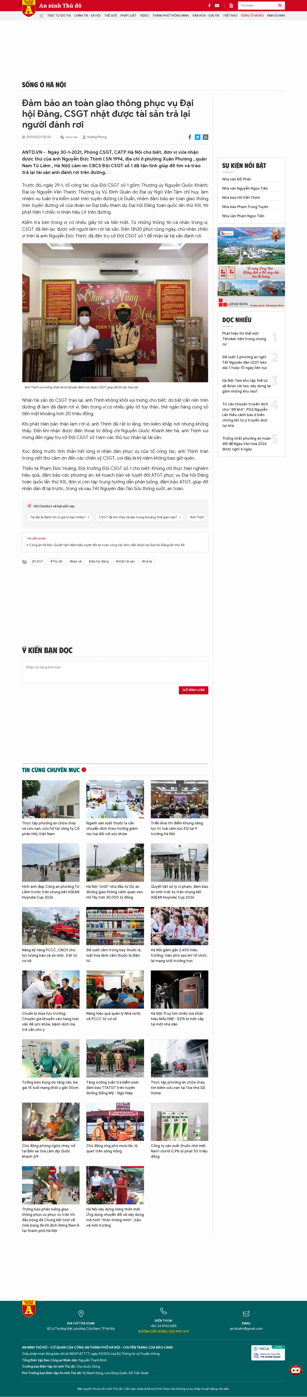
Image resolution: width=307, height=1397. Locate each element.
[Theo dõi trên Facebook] (210, 5)
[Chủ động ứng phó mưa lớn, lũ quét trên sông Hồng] (115, 1122)
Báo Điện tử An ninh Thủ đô (29, 8)
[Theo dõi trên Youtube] (217, 5)
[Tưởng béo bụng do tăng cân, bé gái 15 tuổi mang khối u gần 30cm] (51, 1058)
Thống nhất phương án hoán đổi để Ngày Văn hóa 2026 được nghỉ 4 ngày (246, 444)
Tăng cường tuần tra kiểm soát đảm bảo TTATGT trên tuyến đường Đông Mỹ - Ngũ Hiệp (112, 1087)
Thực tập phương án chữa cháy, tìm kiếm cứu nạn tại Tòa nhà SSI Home (178, 1087)
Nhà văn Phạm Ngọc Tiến (243, 216)
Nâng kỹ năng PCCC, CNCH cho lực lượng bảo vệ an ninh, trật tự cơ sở (49, 955)
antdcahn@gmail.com (246, 1329)
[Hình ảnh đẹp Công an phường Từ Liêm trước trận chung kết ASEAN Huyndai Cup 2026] (51, 862)
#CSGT (37, 561)
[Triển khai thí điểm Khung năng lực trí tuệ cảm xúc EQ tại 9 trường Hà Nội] (179, 799)
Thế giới (110, 15)
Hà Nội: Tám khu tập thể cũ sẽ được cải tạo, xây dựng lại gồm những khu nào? (246, 386)
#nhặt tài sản (125, 561)
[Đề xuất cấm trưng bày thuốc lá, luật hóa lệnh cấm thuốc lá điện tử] (115, 926)
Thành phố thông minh (170, 15)
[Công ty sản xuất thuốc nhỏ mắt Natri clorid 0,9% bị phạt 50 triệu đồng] (179, 1122)
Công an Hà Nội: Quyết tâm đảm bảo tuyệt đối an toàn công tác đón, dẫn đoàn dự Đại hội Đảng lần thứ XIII (107, 545)
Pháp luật (128, 15)
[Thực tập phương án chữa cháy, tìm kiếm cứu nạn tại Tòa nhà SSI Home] (179, 1058)
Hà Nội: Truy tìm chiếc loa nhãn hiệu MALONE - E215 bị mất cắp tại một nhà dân (177, 1019)
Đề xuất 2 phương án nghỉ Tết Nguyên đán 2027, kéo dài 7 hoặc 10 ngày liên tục (244, 362)
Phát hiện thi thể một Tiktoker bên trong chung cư (244, 339)
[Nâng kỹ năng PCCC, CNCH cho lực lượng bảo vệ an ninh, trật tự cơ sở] (51, 926)
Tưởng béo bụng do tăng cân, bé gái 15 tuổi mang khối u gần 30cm (50, 1085)
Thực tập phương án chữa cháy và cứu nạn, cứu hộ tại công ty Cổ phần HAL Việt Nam (50, 828)
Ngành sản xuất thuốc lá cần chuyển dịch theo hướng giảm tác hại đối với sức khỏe (112, 828)
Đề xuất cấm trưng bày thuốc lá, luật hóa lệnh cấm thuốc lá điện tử (113, 955)
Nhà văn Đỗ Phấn (236, 179)
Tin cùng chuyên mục (51, 770)
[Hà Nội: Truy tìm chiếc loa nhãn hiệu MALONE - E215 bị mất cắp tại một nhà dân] (179, 989)
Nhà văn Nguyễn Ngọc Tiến (245, 188)
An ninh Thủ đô (60, 5)
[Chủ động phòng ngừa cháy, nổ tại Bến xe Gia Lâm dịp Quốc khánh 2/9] (51, 1122)
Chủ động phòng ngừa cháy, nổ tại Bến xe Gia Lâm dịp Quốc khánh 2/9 (48, 1151)
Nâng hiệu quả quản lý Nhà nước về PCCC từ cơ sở (113, 1016)
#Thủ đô (56, 561)
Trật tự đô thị (59, 15)
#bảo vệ (76, 561)
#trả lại (147, 561)
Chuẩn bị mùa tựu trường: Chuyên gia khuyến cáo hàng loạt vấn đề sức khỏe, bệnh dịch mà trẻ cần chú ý (50, 1021)
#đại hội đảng (99, 561)
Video (144, 15)
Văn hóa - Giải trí (205, 15)
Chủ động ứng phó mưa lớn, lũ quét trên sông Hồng (112, 1149)
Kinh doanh (276, 15)
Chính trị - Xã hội (87, 15)
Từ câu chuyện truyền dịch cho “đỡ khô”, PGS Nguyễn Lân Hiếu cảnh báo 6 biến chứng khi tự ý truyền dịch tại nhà (245, 415)
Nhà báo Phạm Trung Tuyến (245, 207)
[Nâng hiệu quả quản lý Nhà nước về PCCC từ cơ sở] (115, 989)
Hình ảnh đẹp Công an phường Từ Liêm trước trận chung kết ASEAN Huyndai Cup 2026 (50, 892)
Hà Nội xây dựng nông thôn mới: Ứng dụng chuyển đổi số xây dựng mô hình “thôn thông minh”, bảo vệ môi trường (115, 1217)
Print (205, 137)
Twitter (197, 137)
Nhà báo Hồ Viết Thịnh (241, 198)
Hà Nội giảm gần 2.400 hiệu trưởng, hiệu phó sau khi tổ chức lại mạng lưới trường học (179, 955)
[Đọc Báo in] (233, 5)
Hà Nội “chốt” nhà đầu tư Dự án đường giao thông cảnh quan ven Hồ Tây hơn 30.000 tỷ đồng (114, 892)
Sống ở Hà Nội (252, 15)
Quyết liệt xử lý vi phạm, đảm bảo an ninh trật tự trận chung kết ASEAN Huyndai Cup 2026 (179, 892)
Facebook (190, 137)
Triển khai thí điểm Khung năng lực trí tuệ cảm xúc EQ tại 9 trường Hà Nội (177, 828)
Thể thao (230, 15)
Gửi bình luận (193, 690)
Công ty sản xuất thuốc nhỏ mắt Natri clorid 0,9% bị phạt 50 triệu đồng (179, 1151)
